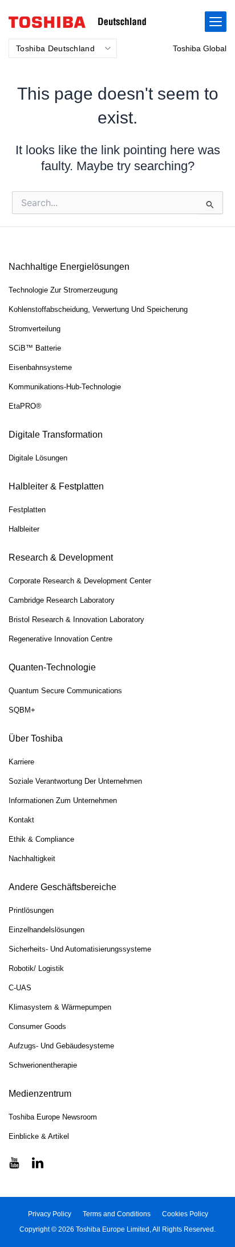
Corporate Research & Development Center (80, 581)
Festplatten (27, 509)
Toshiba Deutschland (55, 48)
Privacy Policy (49, 1214)
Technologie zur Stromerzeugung (63, 290)
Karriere (21, 762)
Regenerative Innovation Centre (60, 639)
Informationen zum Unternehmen (63, 800)
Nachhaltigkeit (32, 858)
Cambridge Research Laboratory (62, 600)
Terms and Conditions (117, 1214)
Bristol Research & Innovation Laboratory (76, 619)
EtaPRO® (25, 406)
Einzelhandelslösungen (46, 929)
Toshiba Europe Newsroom (53, 1117)
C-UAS (20, 987)
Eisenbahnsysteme (40, 367)
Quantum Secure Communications (65, 690)
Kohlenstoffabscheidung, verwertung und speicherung (98, 309)
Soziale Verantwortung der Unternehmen (75, 781)
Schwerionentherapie (43, 1065)
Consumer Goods (37, 1026)
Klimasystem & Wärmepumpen (60, 1007)
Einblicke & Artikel (39, 1136)
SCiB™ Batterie (35, 348)
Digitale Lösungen (38, 458)
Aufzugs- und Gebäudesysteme (61, 1046)
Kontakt (21, 820)
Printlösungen (31, 910)
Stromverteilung (34, 328)
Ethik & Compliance (41, 839)
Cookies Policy (185, 1214)
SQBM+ (22, 710)
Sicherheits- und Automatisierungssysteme (80, 949)
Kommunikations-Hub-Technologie (65, 386)
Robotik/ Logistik (36, 968)
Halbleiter (24, 529)
